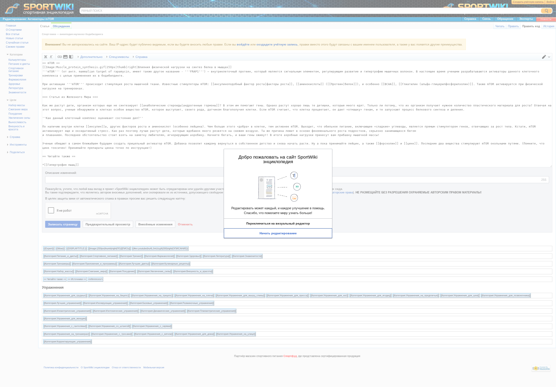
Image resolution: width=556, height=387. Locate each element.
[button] (278, 223)
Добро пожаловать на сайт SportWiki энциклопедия (278, 159)
